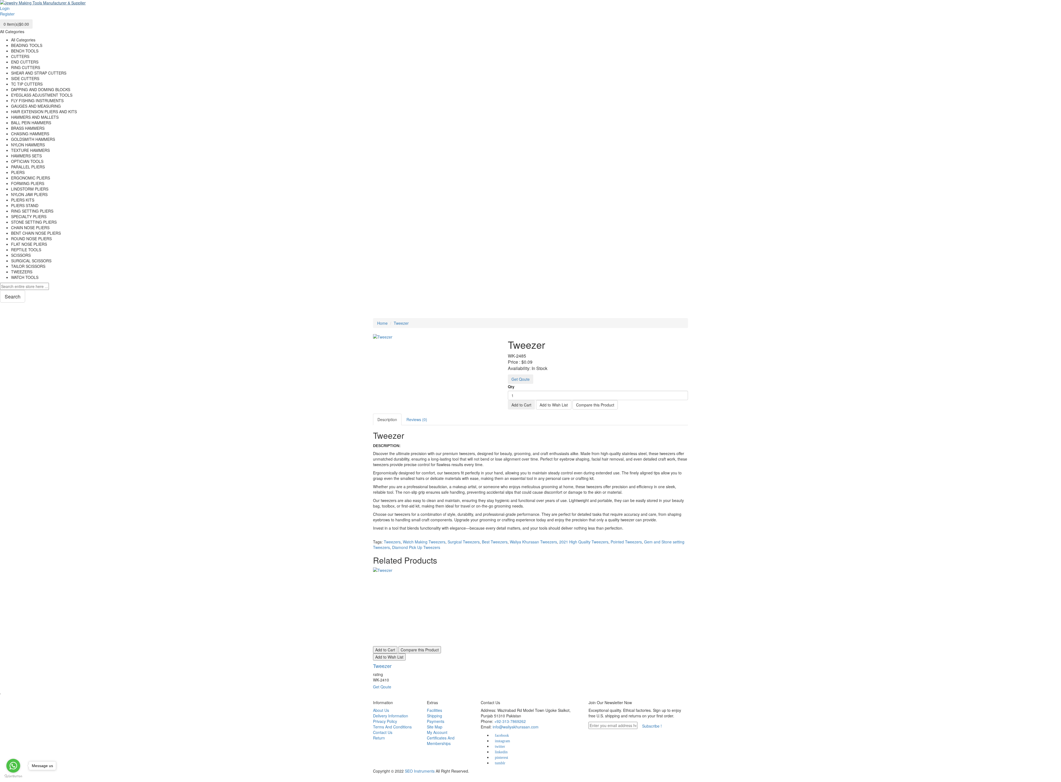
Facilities (434, 710)
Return (379, 738)
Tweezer (401, 323)
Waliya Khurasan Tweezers (533, 542)
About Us (381, 710)
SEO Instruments (420, 771)
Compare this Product (595, 405)
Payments (435, 721)
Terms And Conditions (392, 727)
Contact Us (382, 732)
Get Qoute (520, 379)
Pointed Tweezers (626, 542)
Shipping (434, 715)
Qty (511, 386)
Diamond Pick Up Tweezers (416, 547)
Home (382, 323)
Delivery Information (390, 715)
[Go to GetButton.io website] (13, 776)
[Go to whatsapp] (13, 766)
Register (7, 14)
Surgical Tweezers (464, 542)
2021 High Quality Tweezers (583, 542)
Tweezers (392, 542)
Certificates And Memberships (441, 740)
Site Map (434, 727)
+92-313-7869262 (510, 721)
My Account (437, 732)
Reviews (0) (416, 419)
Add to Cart (521, 405)
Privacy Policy (385, 721)
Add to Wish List (554, 405)
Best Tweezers (495, 542)
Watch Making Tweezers (424, 542)
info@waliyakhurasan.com (516, 727)
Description (387, 419)
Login (5, 8)
